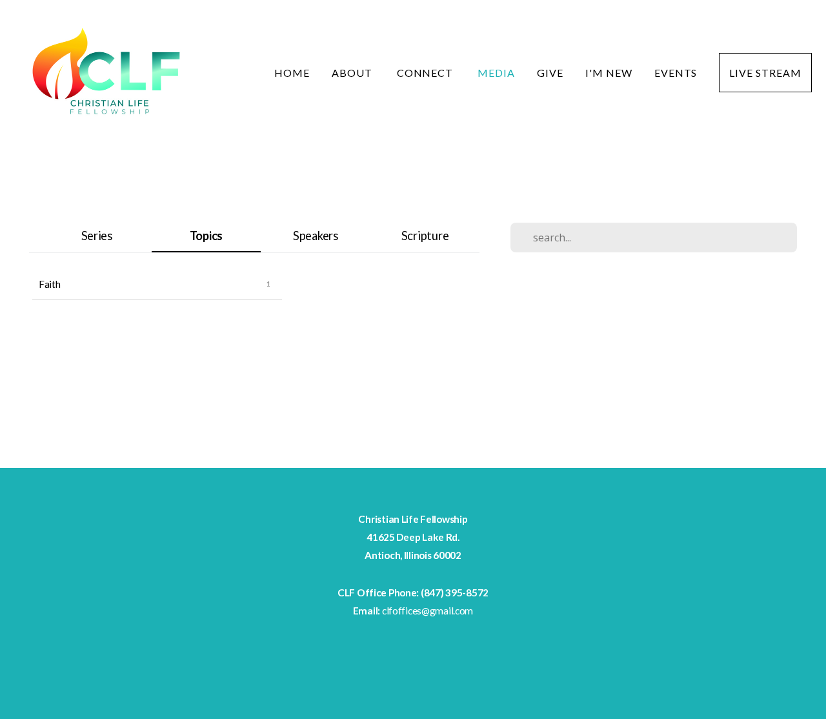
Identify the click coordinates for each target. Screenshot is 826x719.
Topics (206, 235)
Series (96, 235)
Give (550, 72)
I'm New (608, 72)
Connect (426, 72)
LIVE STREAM (765, 72)
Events (676, 72)
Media (496, 72)
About (353, 72)
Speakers (315, 235)
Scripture (424, 235)
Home (292, 72)
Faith (50, 284)
